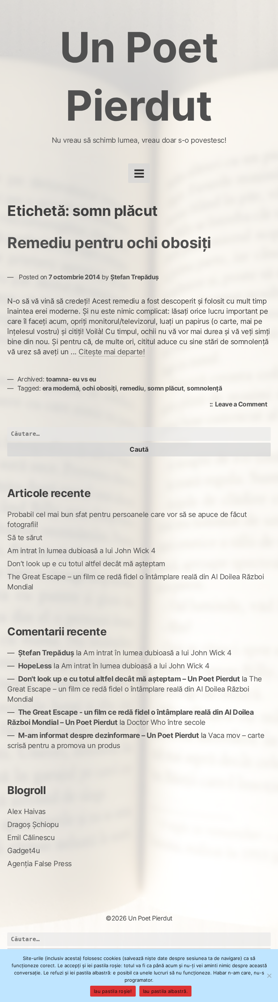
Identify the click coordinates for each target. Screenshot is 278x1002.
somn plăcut (165, 388)
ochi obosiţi (99, 388)
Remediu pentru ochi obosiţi (109, 242)
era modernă (60, 388)
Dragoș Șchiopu (33, 824)
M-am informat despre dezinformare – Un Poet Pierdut (108, 735)
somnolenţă (204, 388)
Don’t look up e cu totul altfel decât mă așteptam (86, 563)
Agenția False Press (39, 863)
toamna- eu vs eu (71, 379)
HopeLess (35, 665)
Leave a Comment (243, 405)
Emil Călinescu (31, 837)
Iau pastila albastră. (165, 991)
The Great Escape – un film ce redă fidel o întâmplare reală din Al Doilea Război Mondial (134, 689)
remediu (132, 388)
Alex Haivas (26, 811)
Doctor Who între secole (166, 722)
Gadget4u (23, 850)
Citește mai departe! (112, 351)
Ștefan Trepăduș (134, 277)
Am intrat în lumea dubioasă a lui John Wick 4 (81, 550)
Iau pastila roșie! (113, 991)
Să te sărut (24, 537)
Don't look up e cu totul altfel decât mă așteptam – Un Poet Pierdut (129, 679)
